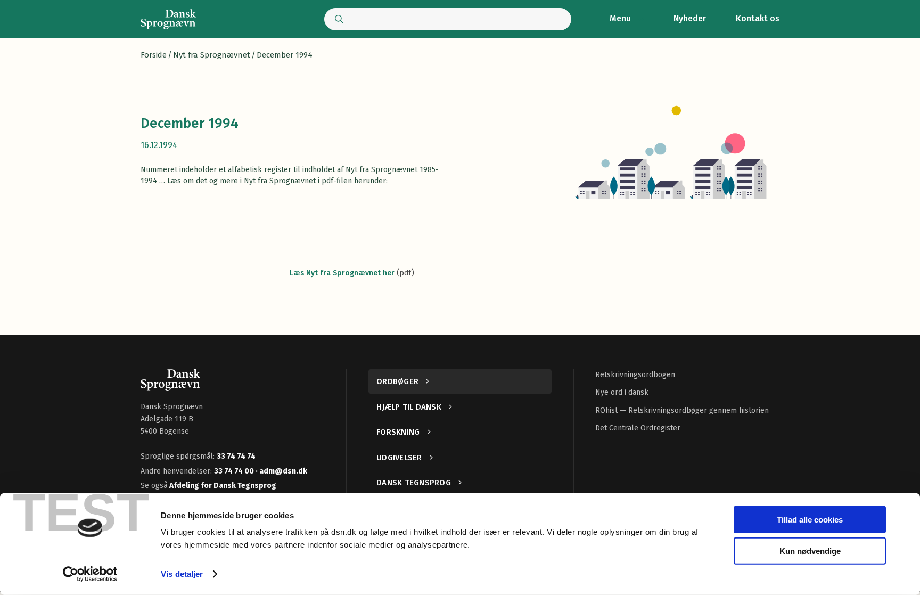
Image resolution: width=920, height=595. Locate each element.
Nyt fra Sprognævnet (211, 55)
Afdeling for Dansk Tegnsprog (222, 485)
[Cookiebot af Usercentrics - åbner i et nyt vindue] (90, 574)
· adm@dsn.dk (281, 471)
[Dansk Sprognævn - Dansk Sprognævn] (168, 19)
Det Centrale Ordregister (637, 428)
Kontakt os (757, 18)
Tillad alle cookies (810, 519)
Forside (154, 55)
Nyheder (689, 18)
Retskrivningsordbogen (635, 374)
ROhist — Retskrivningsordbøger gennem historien (682, 410)
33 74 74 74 (236, 456)
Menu (620, 18)
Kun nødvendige (810, 550)
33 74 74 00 (235, 471)
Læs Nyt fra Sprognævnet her (342, 273)
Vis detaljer (182, 573)
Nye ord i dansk (621, 392)
